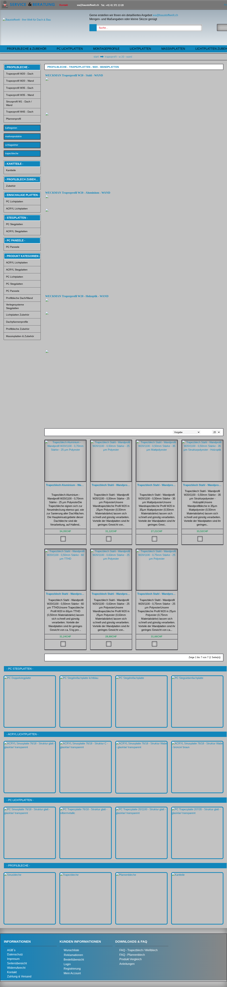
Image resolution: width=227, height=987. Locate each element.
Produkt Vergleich (130, 959)
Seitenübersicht (17, 963)
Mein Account (72, 973)
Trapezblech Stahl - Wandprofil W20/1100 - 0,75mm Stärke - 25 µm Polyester (157, 593)
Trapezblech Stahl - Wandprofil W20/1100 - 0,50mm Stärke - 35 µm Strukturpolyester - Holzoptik (203, 484)
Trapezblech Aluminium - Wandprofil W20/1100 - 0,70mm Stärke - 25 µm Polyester (66, 484)
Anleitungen (127, 963)
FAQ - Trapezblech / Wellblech (138, 950)
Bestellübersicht (74, 959)
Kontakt (12, 972)
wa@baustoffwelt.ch (165, 15)
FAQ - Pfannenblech (132, 954)
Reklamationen (73, 954)
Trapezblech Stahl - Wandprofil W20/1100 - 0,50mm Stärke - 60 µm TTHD (66, 593)
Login (67, 964)
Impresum (13, 958)
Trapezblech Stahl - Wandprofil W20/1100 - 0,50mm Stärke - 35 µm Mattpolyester (157, 484)
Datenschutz (15, 954)
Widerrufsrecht (16, 967)
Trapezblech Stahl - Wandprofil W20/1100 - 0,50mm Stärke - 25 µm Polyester (112, 484)
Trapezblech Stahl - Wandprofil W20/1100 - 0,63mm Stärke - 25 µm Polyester (112, 593)
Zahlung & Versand (19, 976)
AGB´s (11, 950)
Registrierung (72, 968)
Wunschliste (71, 950)
